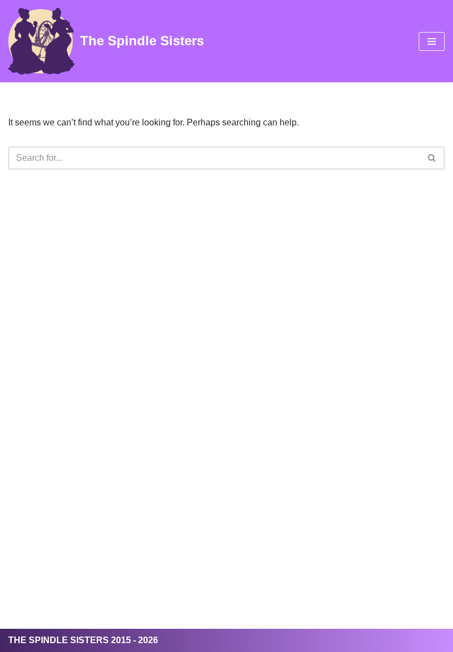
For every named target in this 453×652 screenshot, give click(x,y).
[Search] (432, 158)
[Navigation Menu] (432, 41)
